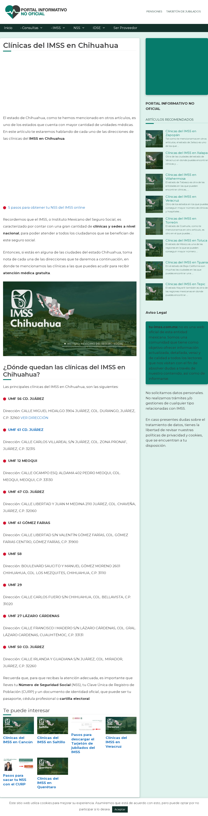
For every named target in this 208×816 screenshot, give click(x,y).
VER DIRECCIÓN (34, 418)
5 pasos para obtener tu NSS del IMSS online (46, 207)
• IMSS (56, 28)
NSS (77, 28)
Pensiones (154, 11)
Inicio (8, 28)
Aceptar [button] (120, 809)
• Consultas (29, 28)
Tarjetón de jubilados (183, 11)
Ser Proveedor (125, 28)
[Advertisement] (69, 86)
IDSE (97, 28)
